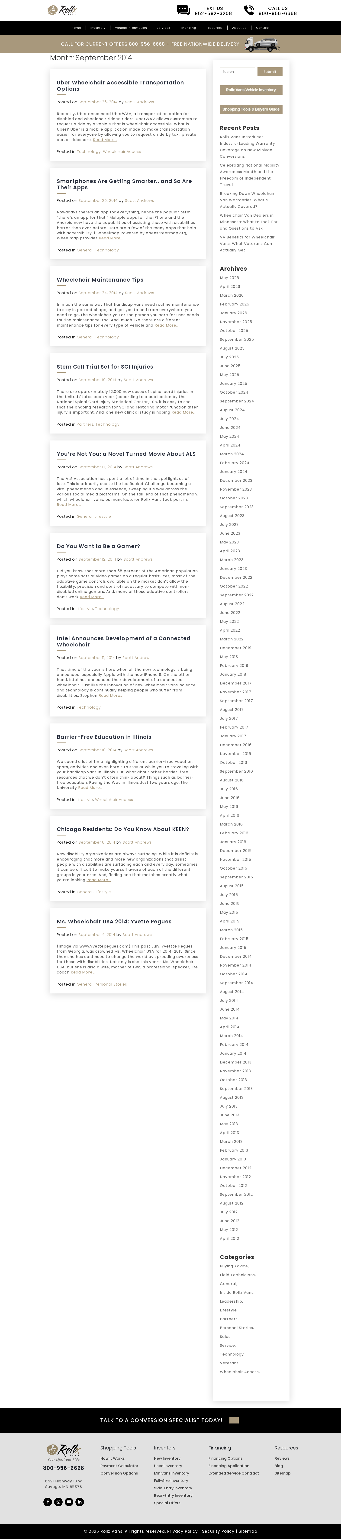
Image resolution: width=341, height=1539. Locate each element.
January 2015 (233, 947)
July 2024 (229, 418)
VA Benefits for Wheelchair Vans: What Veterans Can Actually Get (247, 244)
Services (163, 28)
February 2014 (234, 1044)
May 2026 (229, 277)
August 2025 (232, 348)
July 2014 (229, 1000)
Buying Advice (234, 1266)
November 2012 (235, 1176)
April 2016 (229, 815)
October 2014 (234, 974)
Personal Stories (111, 984)
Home (76, 28)
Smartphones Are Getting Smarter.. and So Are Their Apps (124, 184)
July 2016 (229, 789)
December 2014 (236, 956)
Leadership (231, 1301)
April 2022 (230, 630)
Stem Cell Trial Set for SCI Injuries (105, 366)
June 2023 (230, 533)
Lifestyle (103, 516)
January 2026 (233, 313)
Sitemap (283, 1473)
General (85, 250)
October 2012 (233, 1185)
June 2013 (229, 1115)
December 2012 (235, 1168)
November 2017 (235, 692)
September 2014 (236, 983)
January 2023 (233, 568)
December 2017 (236, 683)
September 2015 (236, 877)
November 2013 (235, 1071)
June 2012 (229, 1221)
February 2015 (234, 938)
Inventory (98, 28)
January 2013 (233, 1159)
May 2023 (229, 542)
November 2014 (235, 965)
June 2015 (230, 903)
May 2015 (229, 912)
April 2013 (229, 1132)
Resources (214, 28)
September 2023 (237, 507)
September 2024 (237, 401)
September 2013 (236, 1088)
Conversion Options (119, 1473)
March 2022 (232, 639)
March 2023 (232, 559)
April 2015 (229, 921)
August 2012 (232, 1203)
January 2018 (233, 674)
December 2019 (235, 648)
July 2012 (229, 1212)
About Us (239, 28)
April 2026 (230, 286)
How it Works (112, 1458)
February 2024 (235, 463)
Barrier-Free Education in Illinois (104, 737)
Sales (225, 1336)
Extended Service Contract (234, 1473)
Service (227, 1345)
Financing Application (229, 1465)
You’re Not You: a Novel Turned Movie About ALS (126, 454)
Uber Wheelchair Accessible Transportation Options (120, 86)
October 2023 (234, 498)
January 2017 (233, 736)
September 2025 (237, 339)
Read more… (105, 139)
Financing (188, 28)
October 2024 (234, 392)
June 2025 (230, 366)
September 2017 (236, 701)
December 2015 (236, 850)
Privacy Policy (182, 1531)
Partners (85, 424)
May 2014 (229, 1018)
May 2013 (229, 1124)
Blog (279, 1465)
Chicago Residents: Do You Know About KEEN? (123, 829)
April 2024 (230, 445)
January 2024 (234, 471)
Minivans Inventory (171, 1473)
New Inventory (167, 1458)
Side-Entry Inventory (173, 1488)
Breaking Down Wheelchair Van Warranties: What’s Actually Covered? (247, 200)
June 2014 (230, 1009)
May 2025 (229, 374)
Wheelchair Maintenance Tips (100, 279)
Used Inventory (168, 1465)
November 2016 (235, 753)
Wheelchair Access (122, 151)
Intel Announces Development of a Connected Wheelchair (124, 641)
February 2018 (234, 665)
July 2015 (229, 894)
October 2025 (234, 330)
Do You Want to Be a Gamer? (98, 546)
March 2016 (231, 824)
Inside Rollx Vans (237, 1292)
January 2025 (233, 383)
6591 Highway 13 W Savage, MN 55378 (63, 1483)
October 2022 (234, 586)
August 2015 (232, 886)
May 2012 (229, 1229)
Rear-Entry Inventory (173, 1495)
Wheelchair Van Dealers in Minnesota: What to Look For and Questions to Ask (249, 222)
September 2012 (236, 1194)
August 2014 (232, 991)
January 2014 (233, 1053)
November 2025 (236, 322)
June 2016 (230, 797)
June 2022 (230, 612)
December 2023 (236, 480)
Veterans (229, 1363)
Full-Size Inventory (171, 1480)
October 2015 (233, 868)
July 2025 (229, 357)
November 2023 (236, 489)
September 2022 (237, 595)
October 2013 (233, 1080)
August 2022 (232, 604)
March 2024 (232, 454)
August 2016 (232, 780)
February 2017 (234, 727)
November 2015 (235, 859)
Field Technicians (237, 1275)
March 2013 (231, 1141)
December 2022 (236, 577)
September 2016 (236, 771)
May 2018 (229, 656)
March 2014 (231, 1035)
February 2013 (234, 1150)
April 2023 (230, 551)
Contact (263, 28)
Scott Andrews (139, 102)
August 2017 (232, 709)
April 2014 (230, 1027)
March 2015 (231, 930)
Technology (89, 151)
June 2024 (230, 427)
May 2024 (229, 436)
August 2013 (232, 1097)
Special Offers (167, 1503)
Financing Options (226, 1458)
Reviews (282, 1458)
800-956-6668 (63, 1468)
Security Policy (218, 1531)
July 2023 (229, 524)
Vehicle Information (131, 28)
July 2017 (229, 718)
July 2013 (229, 1106)
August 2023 (232, 515)
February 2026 (234, 304)
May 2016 (229, 806)
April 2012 (229, 1238)
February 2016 (234, 833)
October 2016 (233, 762)
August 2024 (232, 410)
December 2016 (236, 745)
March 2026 (232, 295)
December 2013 (235, 1062)
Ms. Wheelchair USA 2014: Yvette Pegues (114, 921)
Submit (270, 71)
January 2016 (233, 842)
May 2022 (229, 621)
